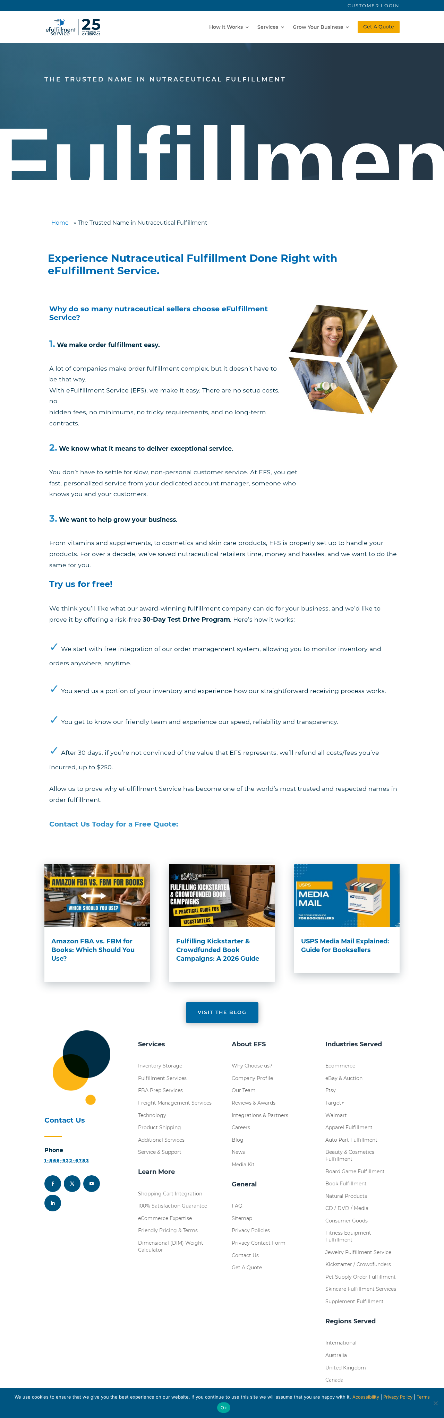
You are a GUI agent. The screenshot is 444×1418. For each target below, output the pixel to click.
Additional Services (161, 1140)
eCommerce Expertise (165, 1218)
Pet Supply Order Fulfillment (360, 1277)
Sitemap (242, 1218)
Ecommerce (340, 1066)
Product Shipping (159, 1127)
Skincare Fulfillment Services (360, 1289)
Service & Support (159, 1152)
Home (60, 222)
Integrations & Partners (260, 1115)
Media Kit (243, 1164)
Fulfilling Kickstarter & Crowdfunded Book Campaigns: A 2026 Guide (217, 949)
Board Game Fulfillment (355, 1171)
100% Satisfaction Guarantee (172, 1206)
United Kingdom (345, 1368)
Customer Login (374, 5)
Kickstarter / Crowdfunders (358, 1264)
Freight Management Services (175, 1103)
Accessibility (365, 1397)
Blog (238, 1140)
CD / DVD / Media (346, 1208)
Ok (224, 1407)
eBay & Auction (343, 1078)
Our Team (244, 1090)
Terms (423, 1397)
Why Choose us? (252, 1066)
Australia (336, 1355)
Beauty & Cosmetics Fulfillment (349, 1155)
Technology (152, 1115)
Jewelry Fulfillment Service (358, 1252)
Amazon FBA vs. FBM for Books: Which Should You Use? (93, 949)
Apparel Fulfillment (349, 1127)
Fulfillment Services (162, 1078)
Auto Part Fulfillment (351, 1140)
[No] (435, 1403)
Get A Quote (378, 27)
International (341, 1343)
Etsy (330, 1090)
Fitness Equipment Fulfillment (348, 1236)
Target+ (334, 1103)
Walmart (336, 1115)
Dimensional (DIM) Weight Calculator (170, 1246)
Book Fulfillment (346, 1184)
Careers (241, 1127)
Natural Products (346, 1196)
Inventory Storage (160, 1066)
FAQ (237, 1206)
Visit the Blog (222, 1012)
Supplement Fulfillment (354, 1301)
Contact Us (245, 1255)
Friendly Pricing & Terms (168, 1230)
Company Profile (252, 1078)
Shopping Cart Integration (170, 1194)
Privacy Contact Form (258, 1243)
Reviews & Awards (253, 1103)
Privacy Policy (397, 1397)
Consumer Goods (346, 1221)
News (238, 1152)
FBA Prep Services (160, 1090)
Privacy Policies (251, 1230)
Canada (334, 1380)
